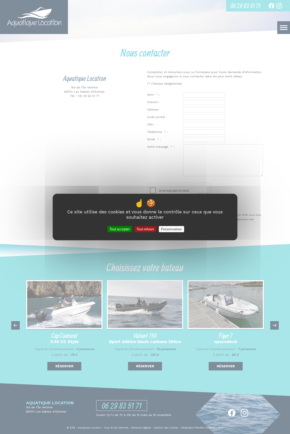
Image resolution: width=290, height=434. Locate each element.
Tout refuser (145, 229)
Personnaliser (171, 229)
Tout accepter (120, 229)
